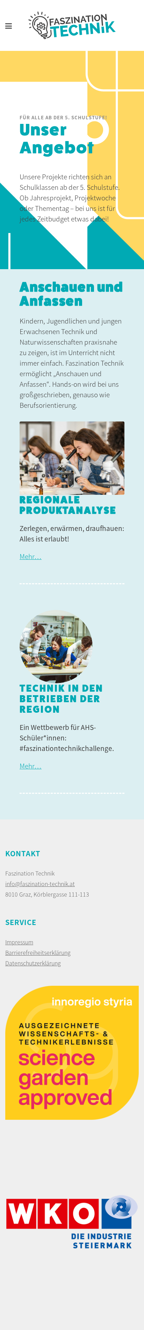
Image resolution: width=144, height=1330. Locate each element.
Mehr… (31, 556)
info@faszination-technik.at (40, 883)
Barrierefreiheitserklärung (38, 952)
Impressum (19, 942)
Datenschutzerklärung (33, 963)
